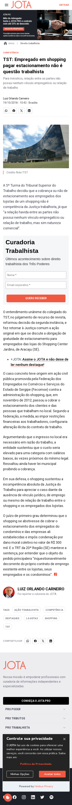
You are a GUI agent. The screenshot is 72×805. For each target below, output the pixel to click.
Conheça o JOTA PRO (36, 700)
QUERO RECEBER (36, 298)
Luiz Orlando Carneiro (16, 98)
